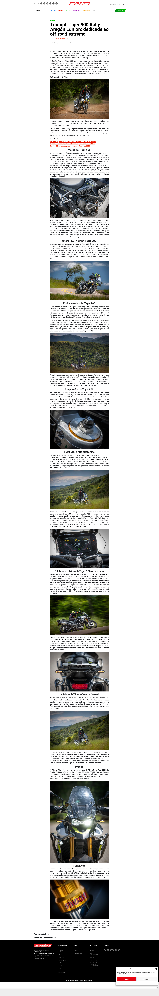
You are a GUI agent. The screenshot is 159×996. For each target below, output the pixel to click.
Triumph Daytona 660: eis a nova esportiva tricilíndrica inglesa (73, 142)
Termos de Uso (94, 970)
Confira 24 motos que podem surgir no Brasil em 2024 (70, 146)
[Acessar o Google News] (53, 4)
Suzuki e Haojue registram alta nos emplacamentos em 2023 (72, 144)
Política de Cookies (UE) (62, 971)
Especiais (60, 10)
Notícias (53, 10)
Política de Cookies (124, 983)
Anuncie (92, 957)
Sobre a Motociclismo (62, 951)
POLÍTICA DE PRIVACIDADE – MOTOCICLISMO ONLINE (141, 983)
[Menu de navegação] (35, 11)
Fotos (75, 950)
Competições (76, 10)
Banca (94, 10)
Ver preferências (146, 979)
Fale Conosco (94, 960)
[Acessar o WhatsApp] (56, 4)
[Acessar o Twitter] (44, 4)
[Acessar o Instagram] (50, 4)
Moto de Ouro (86, 10)
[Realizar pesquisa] (123, 4)
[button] (156, 969)
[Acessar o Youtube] (47, 4)
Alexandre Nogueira (62, 39)
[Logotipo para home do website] (79, 4)
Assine (92, 950)
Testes (68, 10)
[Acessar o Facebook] (41, 4)
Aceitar (127, 979)
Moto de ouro (62, 963)
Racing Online (78, 953)
